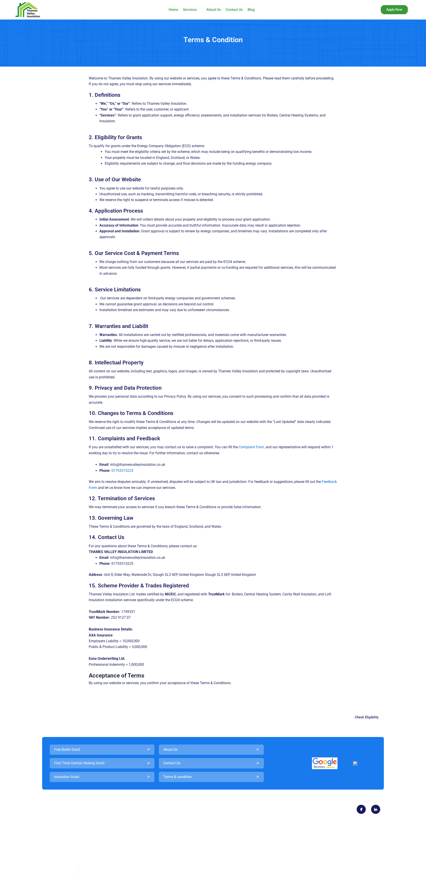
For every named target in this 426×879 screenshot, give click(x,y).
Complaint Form (251, 447)
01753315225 (122, 470)
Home (173, 10)
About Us (213, 10)
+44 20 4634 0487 (58, 812)
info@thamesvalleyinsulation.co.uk (188, 812)
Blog (251, 10)
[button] (192, 10)
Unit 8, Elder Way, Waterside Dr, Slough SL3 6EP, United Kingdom (94, 834)
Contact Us (234, 10)
